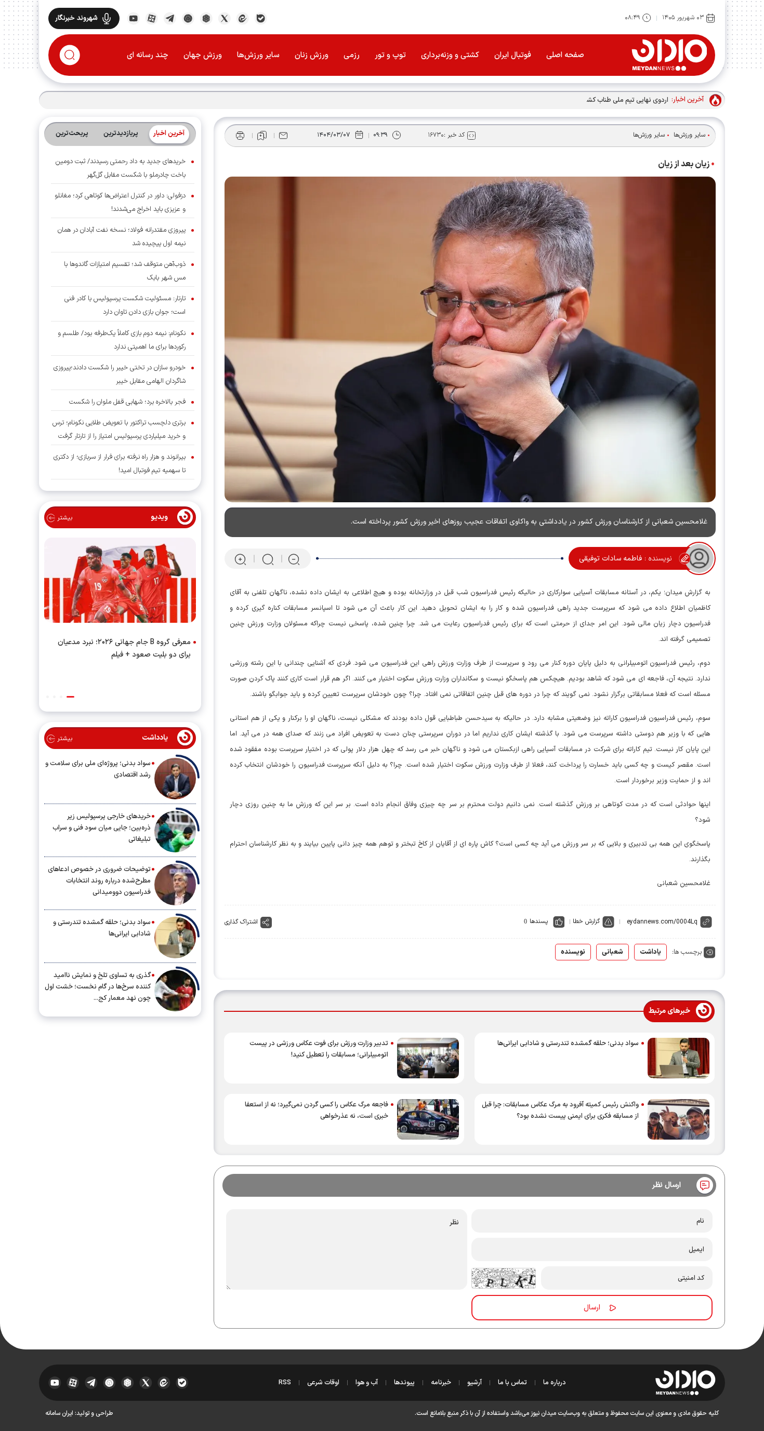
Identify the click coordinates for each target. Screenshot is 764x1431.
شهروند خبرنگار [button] (76, 18)
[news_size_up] (240, 558)
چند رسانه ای (147, 55)
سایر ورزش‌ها (258, 55)
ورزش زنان (311, 55)
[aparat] (151, 17)
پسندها (539, 921)
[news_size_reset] (267, 558)
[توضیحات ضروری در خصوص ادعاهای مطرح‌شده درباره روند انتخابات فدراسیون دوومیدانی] (175, 884)
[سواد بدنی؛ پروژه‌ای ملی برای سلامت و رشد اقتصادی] (175, 778)
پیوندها (404, 1382)
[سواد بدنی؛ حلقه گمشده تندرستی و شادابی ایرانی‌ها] (678, 1058)
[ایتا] (242, 17)
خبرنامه (441, 1382)
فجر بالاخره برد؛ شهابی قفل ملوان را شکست (127, 402)
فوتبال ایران (512, 55)
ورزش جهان (202, 55)
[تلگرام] (169, 17)
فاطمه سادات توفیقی (610, 558)
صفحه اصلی (565, 55)
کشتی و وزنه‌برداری (450, 55)
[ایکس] (224, 17)
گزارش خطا (586, 921)
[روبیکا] (206, 17)
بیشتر (63, 518)
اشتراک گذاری (241, 922)
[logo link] (669, 54)
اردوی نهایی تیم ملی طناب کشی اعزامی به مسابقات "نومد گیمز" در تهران (569, 100)
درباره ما (554, 1382)
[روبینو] (187, 17)
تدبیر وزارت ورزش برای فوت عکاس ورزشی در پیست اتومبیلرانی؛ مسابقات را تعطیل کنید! (318, 1049)
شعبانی (612, 952)
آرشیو (474, 1382)
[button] (70, 697)
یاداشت (650, 952)
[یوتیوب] (133, 17)
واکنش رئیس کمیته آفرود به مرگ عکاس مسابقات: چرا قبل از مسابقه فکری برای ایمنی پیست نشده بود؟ (560, 1110)
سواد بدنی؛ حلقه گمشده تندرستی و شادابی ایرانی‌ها (568, 1043)
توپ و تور (390, 55)
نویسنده (573, 952)
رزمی (352, 55)
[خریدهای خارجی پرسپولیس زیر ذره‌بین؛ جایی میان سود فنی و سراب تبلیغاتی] (175, 831)
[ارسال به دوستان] (283, 135)
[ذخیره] (262, 135)
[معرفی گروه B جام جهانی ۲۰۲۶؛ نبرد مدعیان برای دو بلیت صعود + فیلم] (120, 582)
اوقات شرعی (323, 1382)
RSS (285, 1382)
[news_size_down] (293, 558)
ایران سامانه (59, 1413)
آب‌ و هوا (366, 1382)
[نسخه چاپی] (240, 135)
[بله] (260, 17)
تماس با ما (512, 1382)
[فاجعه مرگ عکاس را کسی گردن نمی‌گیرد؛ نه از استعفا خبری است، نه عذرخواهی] (428, 1119)
